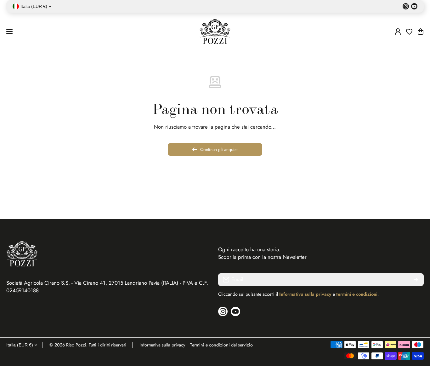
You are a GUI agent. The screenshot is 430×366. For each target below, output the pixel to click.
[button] (420, 31)
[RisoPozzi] (215, 31)
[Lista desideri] (409, 31)
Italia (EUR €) (19, 344)
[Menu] (9, 31)
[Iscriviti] (416, 279)
